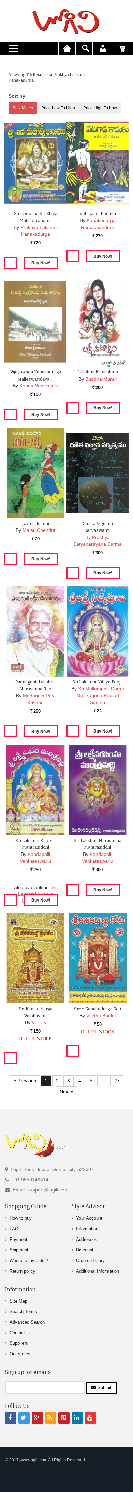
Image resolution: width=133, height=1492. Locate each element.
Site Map (18, 1301)
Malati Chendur (39, 530)
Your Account (89, 1218)
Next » (67, 1091)
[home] (66, 21)
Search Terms (23, 1311)
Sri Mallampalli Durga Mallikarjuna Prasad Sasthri (100, 695)
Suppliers (19, 1343)
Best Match (23, 108)
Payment (18, 1239)
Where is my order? (29, 1260)
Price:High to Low (100, 108)
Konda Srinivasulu (38, 385)
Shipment (19, 1249)
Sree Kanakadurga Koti (97, 1008)
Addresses (86, 1239)
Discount (84, 1249)
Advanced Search (27, 1322)
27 (117, 1080)
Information (87, 1228)
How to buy (21, 1218)
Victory (39, 1022)
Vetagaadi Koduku (97, 213)
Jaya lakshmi (35, 523)
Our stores (20, 1353)
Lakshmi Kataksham (97, 371)
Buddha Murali (101, 379)
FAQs (15, 1228)
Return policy (22, 1271)
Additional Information (97, 1271)
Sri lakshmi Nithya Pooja (97, 682)
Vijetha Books (101, 1015)
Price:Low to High (58, 108)
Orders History (90, 1260)
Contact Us (21, 1332)
